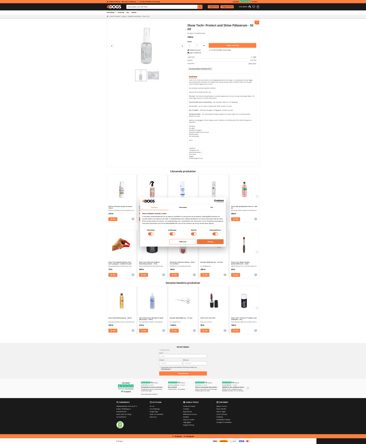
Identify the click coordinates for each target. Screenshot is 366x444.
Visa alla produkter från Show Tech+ (200, 69)
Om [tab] (211, 207)
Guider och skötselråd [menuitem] (156, 414)
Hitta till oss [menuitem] (153, 417)
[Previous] (112, 46)
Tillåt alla (210, 242)
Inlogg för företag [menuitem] (188, 425)
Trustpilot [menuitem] (186, 409)
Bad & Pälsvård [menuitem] (221, 409)
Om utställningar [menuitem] (155, 409)
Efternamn (186, 360)
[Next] (182, 46)
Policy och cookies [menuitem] (188, 420)
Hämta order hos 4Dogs (123, 414)
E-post (161, 353)
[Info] (174, 275)
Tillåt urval (182, 242)
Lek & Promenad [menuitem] (221, 414)
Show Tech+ (252, 63)
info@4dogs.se (126, 409)
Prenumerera (183, 373)
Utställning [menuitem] (219, 417)
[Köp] (232, 45)
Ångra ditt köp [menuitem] (187, 411)
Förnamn (161, 360)
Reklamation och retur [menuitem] (190, 414)
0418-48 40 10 (132, 406)
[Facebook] (173, 436)
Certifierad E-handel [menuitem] (189, 406)
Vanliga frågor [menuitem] (154, 411)
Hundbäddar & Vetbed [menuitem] (223, 420)
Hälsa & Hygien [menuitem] (221, 411)
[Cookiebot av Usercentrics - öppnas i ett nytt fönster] (215, 201)
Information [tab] (183, 207)
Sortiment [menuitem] (111, 12)
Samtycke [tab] (154, 207)
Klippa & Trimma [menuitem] (221, 406)
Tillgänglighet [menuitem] (187, 422)
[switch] (172, 233)
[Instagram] (184, 436)
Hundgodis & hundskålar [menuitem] (223, 422)
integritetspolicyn (166, 369)
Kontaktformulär (121, 411)
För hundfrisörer (121, 417)
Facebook (178, 436)
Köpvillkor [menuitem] (186, 417)
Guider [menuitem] (133, 12)
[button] (253, 6)
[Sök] (199, 7)
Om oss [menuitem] (152, 406)
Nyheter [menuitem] (121, 12)
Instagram (190, 436)
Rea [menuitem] (127, 12)
